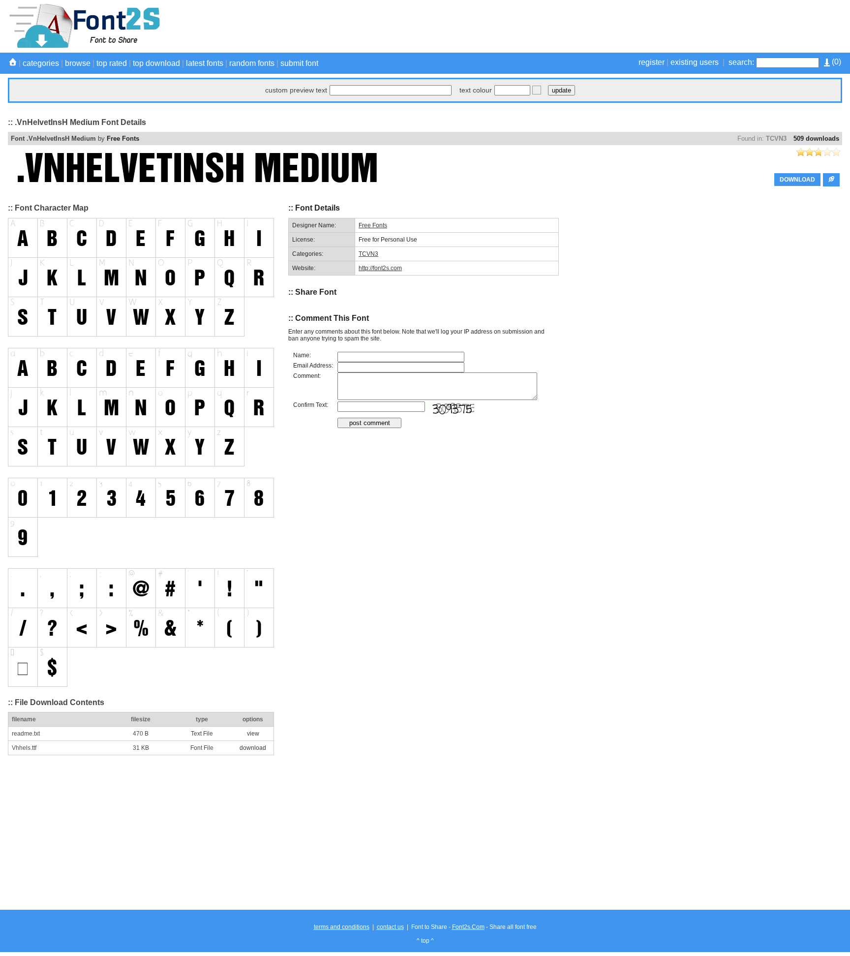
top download (156, 63)
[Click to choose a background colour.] (536, 90)
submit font (299, 63)
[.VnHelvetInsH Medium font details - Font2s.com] (84, 46)
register (651, 62)
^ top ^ (425, 940)
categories (41, 63)
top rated (111, 63)
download (253, 747)
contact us (390, 927)
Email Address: (313, 365)
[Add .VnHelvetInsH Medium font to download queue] (831, 179)
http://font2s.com (380, 268)
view (253, 733)
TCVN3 (776, 138)
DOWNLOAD (797, 179)
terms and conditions (341, 927)
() (835, 62)
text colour (475, 90)
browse (78, 63)
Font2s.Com (468, 927)
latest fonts (204, 63)
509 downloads (816, 138)
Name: (302, 355)
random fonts (251, 63)
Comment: (307, 375)
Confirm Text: (310, 404)
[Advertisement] (663, 26)
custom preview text (296, 90)
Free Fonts (123, 138)
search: (741, 62)
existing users (694, 62)
